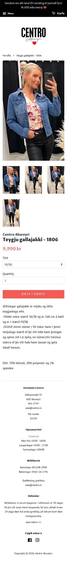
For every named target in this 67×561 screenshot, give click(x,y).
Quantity (8, 274)
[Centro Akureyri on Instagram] (37, 540)
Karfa (60, 13)
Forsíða (7, 55)
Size (5, 258)
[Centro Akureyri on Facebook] (30, 540)
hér (39, 522)
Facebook (33, 436)
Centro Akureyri (43, 553)
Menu (10, 13)
